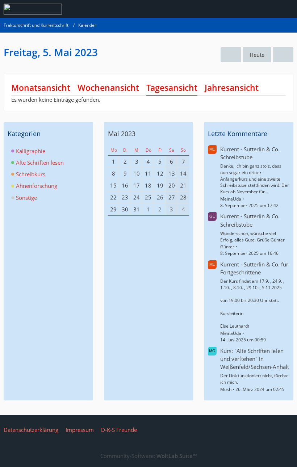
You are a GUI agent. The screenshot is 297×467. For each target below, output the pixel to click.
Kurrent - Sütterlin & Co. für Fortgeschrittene (254, 268)
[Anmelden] (269, 9)
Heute (257, 54)
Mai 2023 (121, 133)
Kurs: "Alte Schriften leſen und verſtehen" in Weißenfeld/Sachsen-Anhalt (254, 358)
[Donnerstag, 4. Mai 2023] (231, 54)
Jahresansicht (232, 87)
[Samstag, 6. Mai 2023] (283, 54)
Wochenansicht (108, 87)
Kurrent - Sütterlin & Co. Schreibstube (250, 153)
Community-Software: (148, 455)
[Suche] (251, 9)
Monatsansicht (40, 87)
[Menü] (287, 9)
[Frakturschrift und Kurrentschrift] (32, 9)
